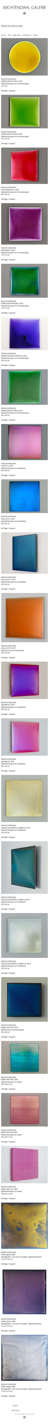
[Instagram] (24, 1417)
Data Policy (15, 1410)
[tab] (3, 35)
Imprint (15, 1405)
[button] (25, 13)
